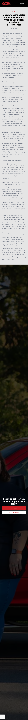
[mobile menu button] (25, 3)
